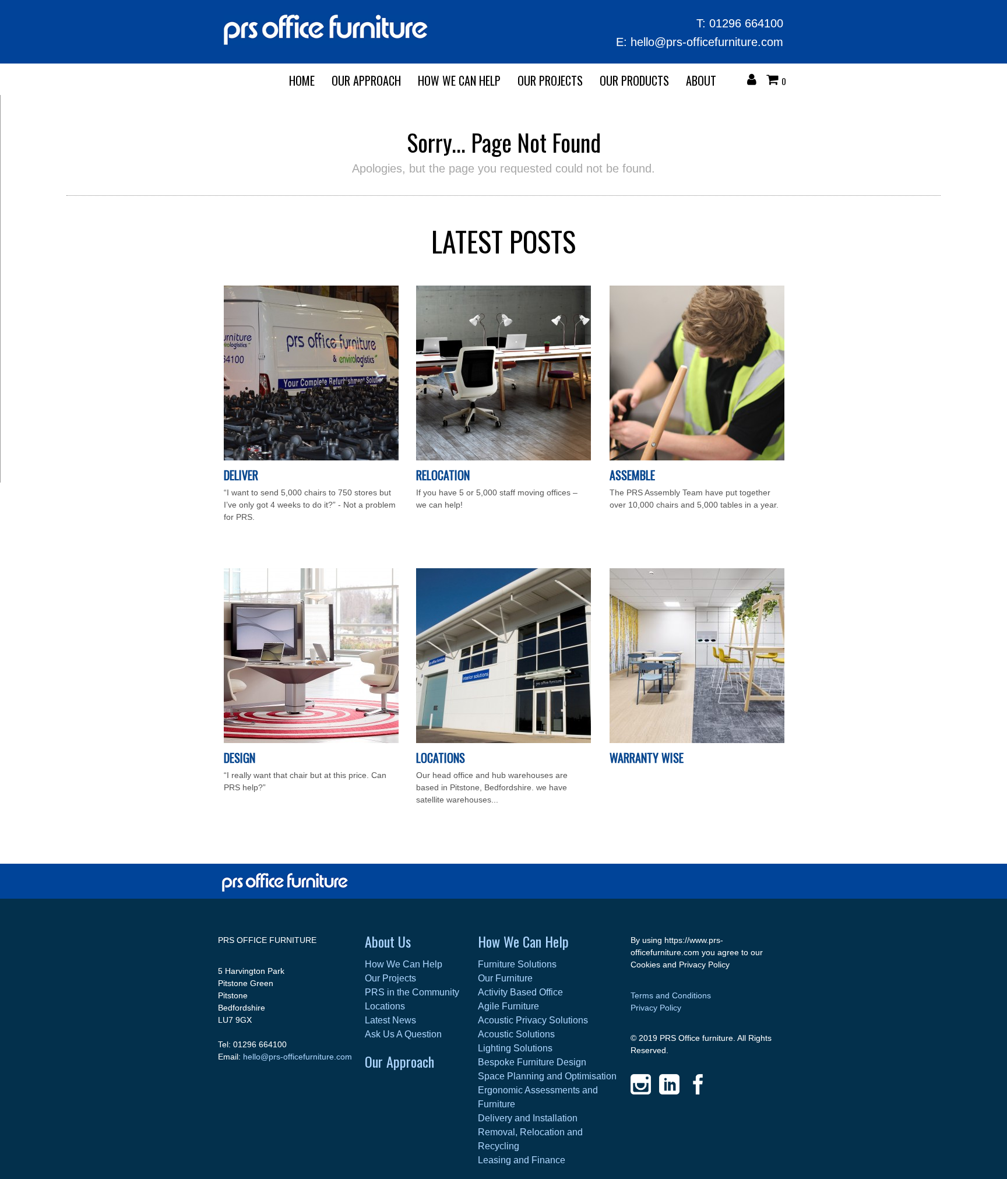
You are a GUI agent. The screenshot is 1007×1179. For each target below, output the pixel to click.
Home (302, 80)
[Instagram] (641, 1084)
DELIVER (241, 475)
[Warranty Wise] (697, 740)
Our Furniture (505, 978)
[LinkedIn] (669, 1084)
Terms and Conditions (671, 995)
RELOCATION (443, 475)
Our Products (634, 80)
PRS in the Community (412, 992)
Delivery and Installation (528, 1118)
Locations (440, 757)
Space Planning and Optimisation (547, 1076)
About (701, 80)
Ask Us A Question (403, 1034)
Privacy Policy (656, 1007)
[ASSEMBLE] (697, 457)
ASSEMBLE (632, 475)
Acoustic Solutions (516, 1034)
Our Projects (550, 80)
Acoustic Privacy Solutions (533, 1020)
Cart (775, 81)
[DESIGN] (311, 740)
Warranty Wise (647, 757)
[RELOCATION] (503, 457)
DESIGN (239, 757)
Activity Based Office (520, 992)
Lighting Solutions (515, 1048)
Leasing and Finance (521, 1160)
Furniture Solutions (517, 964)
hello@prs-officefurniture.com (707, 42)
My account (755, 81)
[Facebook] (698, 1084)
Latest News (390, 1020)
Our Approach (399, 1061)
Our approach (366, 80)
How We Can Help (459, 80)
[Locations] (503, 740)
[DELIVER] (311, 457)
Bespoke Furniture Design (532, 1062)
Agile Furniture (508, 1006)
